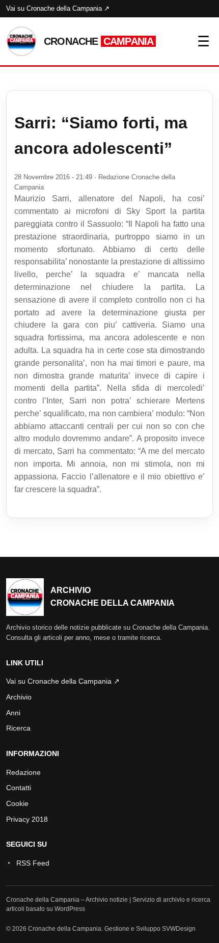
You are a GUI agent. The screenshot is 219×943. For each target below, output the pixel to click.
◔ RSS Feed (27, 863)
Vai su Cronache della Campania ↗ (58, 8)
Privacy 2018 (27, 819)
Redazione (23, 772)
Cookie (17, 803)
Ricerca (18, 728)
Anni (13, 713)
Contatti (18, 788)
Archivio (19, 697)
